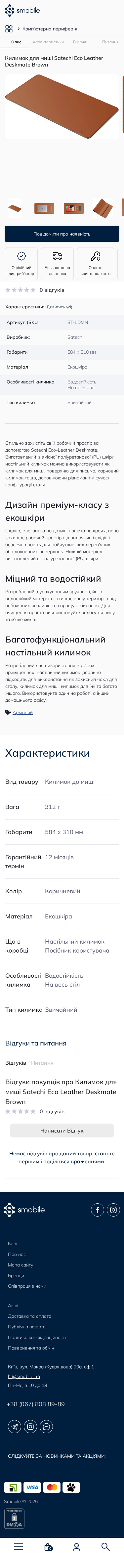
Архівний (23, 712)
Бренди (16, 1275)
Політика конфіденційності (37, 1337)
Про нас (17, 1254)
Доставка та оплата (29, 1316)
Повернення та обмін (31, 1348)
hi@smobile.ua (24, 1376)
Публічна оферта (27, 1327)
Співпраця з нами (27, 1286)
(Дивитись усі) (58, 306)
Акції (13, 1306)
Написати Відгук (62, 1130)
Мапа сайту (20, 1265)
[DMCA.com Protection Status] (62, 1518)
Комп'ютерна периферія (49, 29)
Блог (13, 1244)
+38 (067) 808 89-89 (36, 1404)
